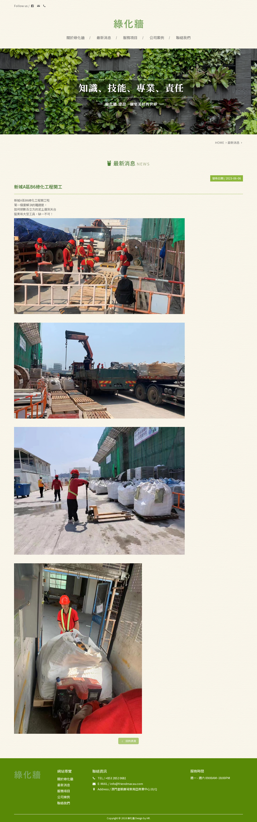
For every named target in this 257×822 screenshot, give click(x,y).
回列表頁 (131, 741)
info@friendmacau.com (126, 783)
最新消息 (104, 37)
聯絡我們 (183, 37)
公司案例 (157, 37)
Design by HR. (142, 818)
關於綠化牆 (75, 37)
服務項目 (130, 37)
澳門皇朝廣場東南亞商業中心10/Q (134, 789)
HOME (219, 142)
